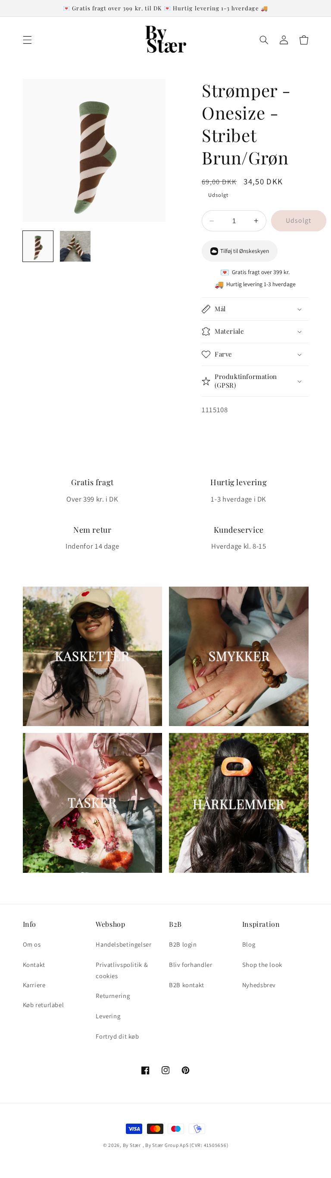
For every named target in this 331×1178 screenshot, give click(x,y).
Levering (108, 1016)
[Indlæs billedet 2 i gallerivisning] (75, 246)
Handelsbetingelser (123, 944)
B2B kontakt (186, 985)
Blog (249, 944)
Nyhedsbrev (259, 985)
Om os (32, 944)
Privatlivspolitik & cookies (122, 970)
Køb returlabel (43, 1005)
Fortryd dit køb (117, 1036)
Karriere (34, 985)
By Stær (132, 1145)
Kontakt (34, 964)
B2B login (183, 944)
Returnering (113, 996)
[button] (27, 39)
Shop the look (262, 964)
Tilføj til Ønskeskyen (244, 251)
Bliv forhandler (190, 964)
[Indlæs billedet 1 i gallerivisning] (38, 246)
